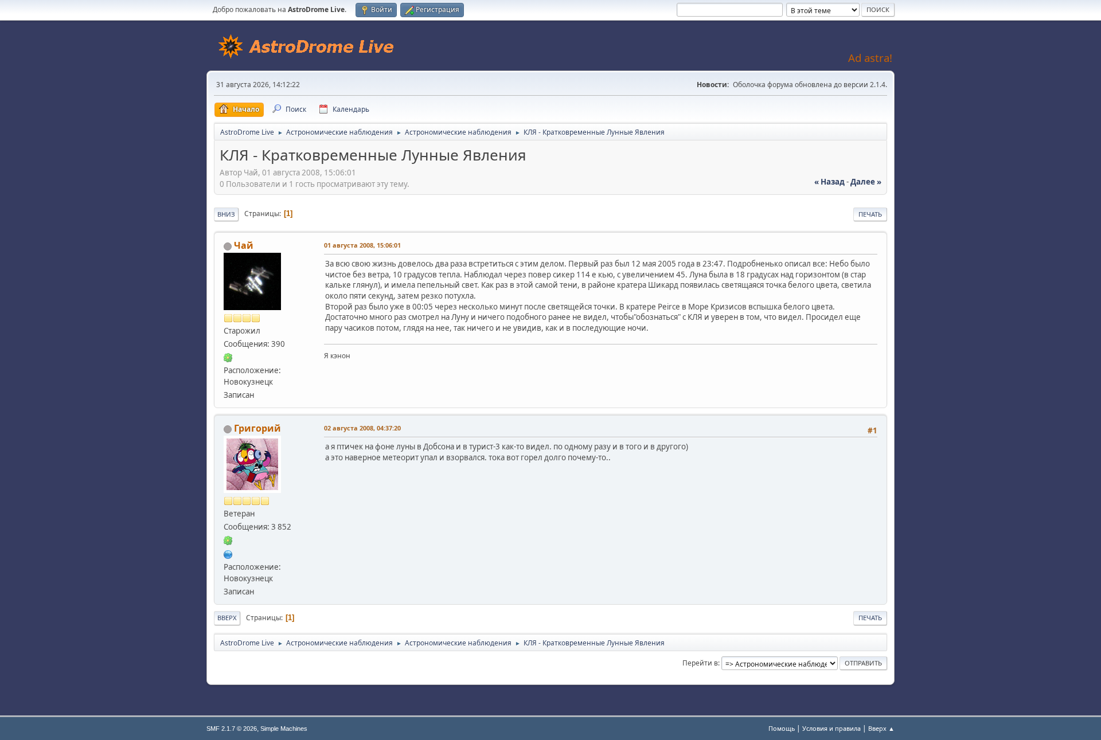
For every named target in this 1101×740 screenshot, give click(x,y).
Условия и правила (831, 728)
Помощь (781, 728)
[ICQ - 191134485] (228, 357)
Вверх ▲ (881, 728)
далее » (865, 182)
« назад (829, 182)
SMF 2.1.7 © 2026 (231, 728)
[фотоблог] (228, 553)
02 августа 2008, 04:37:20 (362, 428)
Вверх (227, 617)
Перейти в (700, 663)
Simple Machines (283, 728)
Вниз (226, 214)
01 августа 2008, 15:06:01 (362, 245)
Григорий (257, 428)
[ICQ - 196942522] (228, 540)
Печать (870, 214)
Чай (243, 245)
